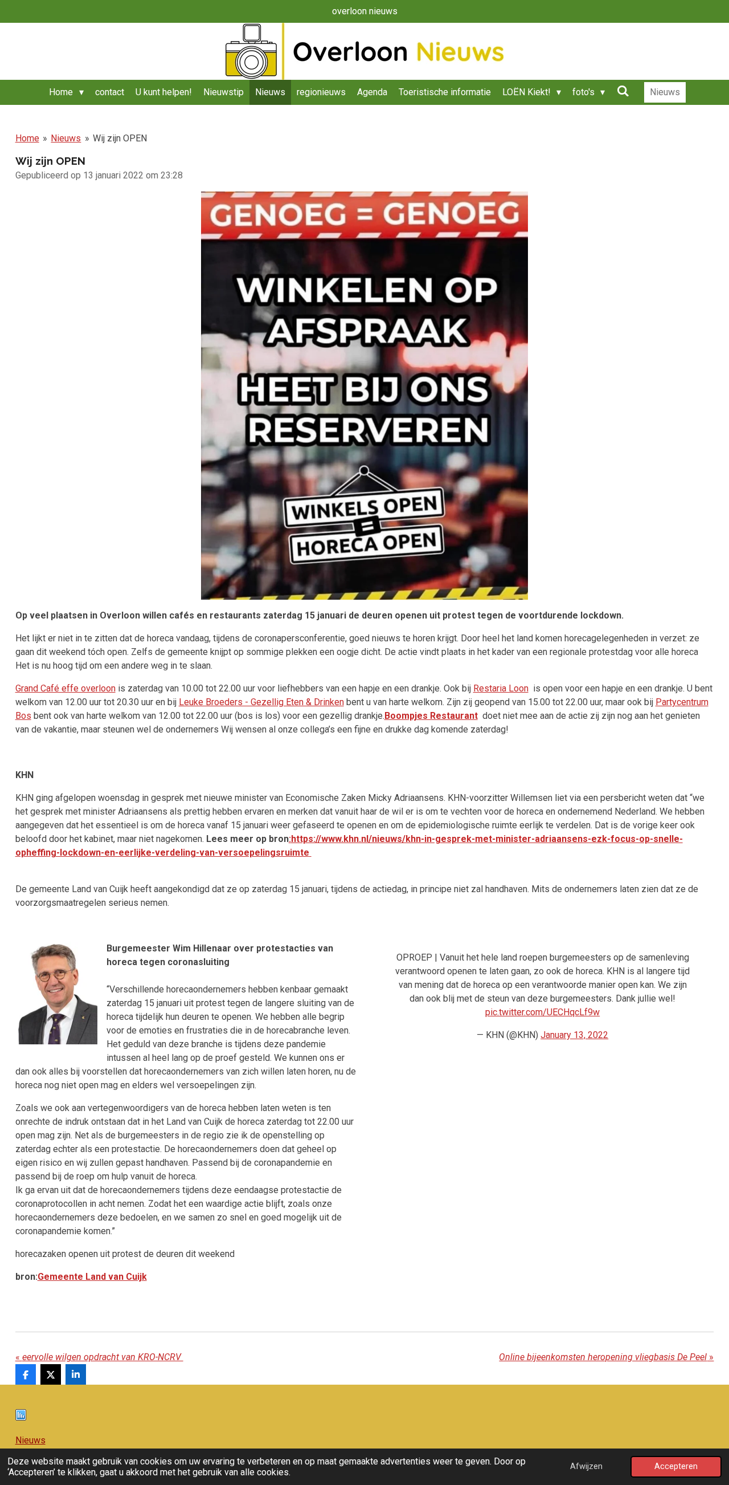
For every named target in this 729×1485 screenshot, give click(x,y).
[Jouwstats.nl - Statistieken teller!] (20, 1417)
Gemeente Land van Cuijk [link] (92, 1276)
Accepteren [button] (676, 1466)
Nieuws (66, 138)
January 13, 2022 (574, 1035)
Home (27, 138)
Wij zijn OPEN (120, 138)
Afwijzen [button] (586, 1466)
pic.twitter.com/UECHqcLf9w (542, 1012)
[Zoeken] (622, 91)
